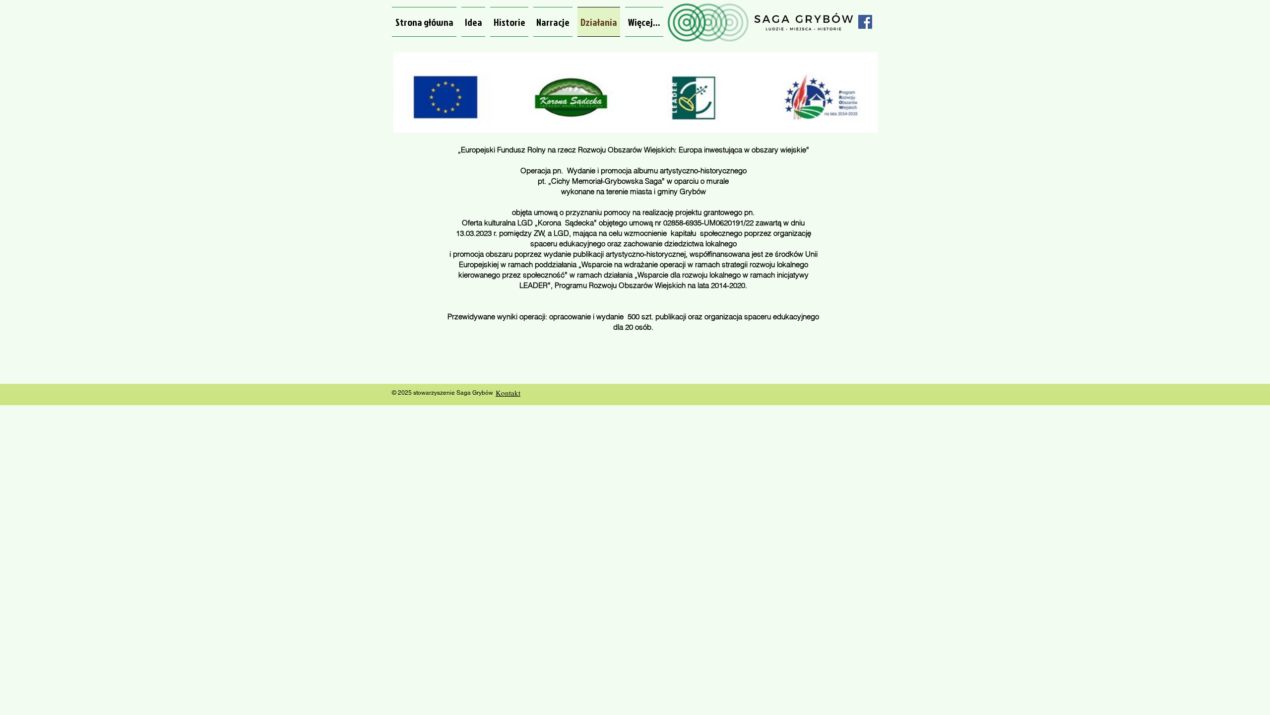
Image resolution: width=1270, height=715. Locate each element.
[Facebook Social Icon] (865, 22)
